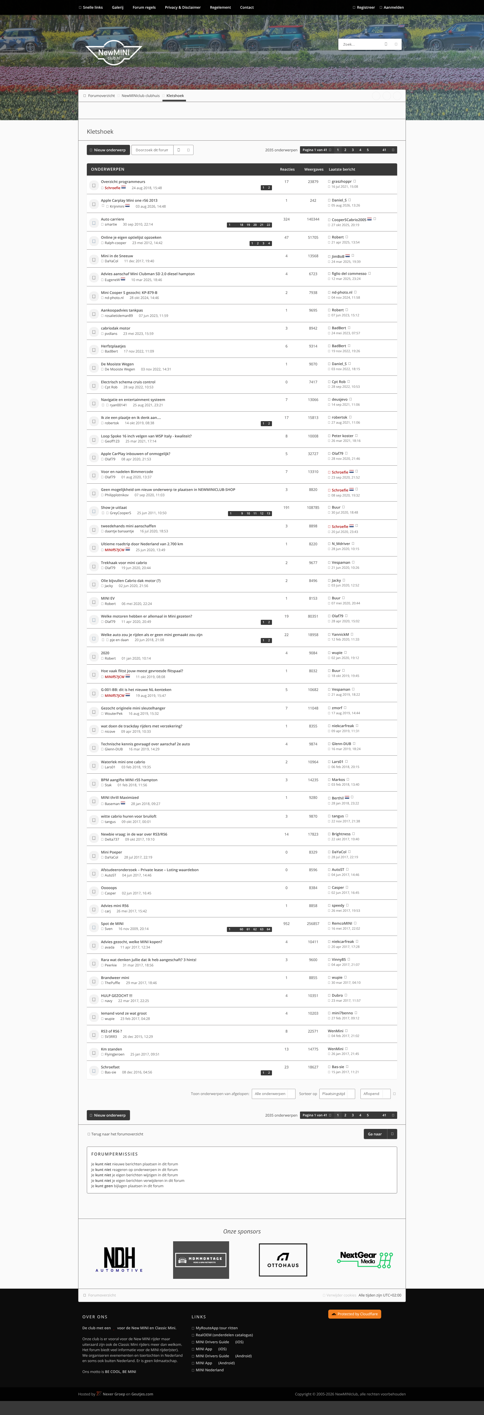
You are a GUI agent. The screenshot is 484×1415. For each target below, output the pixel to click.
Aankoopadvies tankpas (122, 310)
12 (261, 514)
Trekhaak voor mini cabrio (124, 563)
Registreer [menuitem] (366, 7)
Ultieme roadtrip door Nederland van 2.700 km (142, 544)
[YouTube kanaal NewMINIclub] (387, 96)
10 (248, 514)
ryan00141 (118, 405)
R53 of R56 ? (111, 1031)
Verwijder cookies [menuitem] (341, 1295)
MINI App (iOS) (211, 1348)
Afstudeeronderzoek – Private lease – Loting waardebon (150, 870)
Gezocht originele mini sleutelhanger (133, 708)
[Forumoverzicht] (113, 53)
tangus (110, 821)
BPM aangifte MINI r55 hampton (129, 780)
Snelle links (93, 7)
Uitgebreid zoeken (396, 44)
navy (108, 1000)
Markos (338, 779)
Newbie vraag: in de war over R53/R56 (134, 834)
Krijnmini (117, 206)
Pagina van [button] (315, 150)
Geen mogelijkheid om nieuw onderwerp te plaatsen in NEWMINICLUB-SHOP (168, 490)
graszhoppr (342, 181)
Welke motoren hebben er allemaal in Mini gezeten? (146, 616)
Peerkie (111, 965)
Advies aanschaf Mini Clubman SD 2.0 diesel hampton (148, 274)
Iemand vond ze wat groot (124, 1013)
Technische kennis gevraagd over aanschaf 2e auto (145, 744)
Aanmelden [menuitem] (394, 7)
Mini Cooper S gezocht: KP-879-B (129, 293)
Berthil (338, 798)
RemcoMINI (342, 923)
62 (255, 929)
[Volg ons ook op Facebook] (376, 96)
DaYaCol (111, 261)
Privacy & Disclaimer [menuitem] (182, 7)
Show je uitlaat (114, 507)
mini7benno (342, 1012)
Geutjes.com (142, 1394)
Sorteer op (308, 1093)
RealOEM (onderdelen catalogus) (224, 1334)
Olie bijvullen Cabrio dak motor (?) (131, 581)
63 (261, 929)
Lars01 (110, 767)
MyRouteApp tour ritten (217, 1327)
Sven (108, 928)
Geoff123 (112, 441)
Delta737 (112, 839)
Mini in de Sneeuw (117, 256)
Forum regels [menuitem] (144, 7)
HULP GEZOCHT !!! (116, 996)
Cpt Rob (111, 387)
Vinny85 (339, 959)
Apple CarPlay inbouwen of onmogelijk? (136, 454)
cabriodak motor (116, 328)
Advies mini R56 (115, 906)
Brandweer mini (115, 978)
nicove (110, 731)
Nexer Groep (114, 1394)
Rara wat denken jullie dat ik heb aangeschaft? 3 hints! (149, 960)
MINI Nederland (210, 1369)
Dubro (337, 995)
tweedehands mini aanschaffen (128, 526)
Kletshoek (100, 132)
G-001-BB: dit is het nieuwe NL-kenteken (136, 690)
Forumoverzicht (102, 1295)
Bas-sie (110, 1072)
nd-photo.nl (114, 297)
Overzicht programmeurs (123, 182)
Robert (338, 237)
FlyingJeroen (114, 1054)
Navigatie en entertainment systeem (133, 400)
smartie (111, 224)
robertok (112, 423)
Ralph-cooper (115, 242)
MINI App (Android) (215, 1362)
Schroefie (112, 187)
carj (108, 911)
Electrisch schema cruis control (128, 382)
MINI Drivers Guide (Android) (224, 1355)
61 (248, 929)
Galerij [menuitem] (117, 7)
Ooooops (109, 888)
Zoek (386, 44)
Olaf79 (110, 459)
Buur (336, 507)
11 (255, 514)
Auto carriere (112, 219)
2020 (105, 653)
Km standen (111, 1049)
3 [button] (353, 150)
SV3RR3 (111, 1036)
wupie (337, 652)
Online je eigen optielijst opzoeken (131, 237)
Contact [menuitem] (246, 7)
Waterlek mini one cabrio (123, 762)
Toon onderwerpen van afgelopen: (220, 1093)
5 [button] (368, 150)
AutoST (110, 875)
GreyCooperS (120, 513)
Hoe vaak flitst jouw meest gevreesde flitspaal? (142, 671)
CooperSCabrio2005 (349, 219)
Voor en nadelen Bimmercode (127, 472)
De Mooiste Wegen (117, 364)
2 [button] (345, 150)
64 (268, 929)
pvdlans (111, 333)
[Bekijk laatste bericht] (355, 181)
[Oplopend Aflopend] (375, 1094)
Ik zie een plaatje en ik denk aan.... (131, 418)
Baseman (112, 803)
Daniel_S (339, 200)
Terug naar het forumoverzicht (117, 1133)
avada (109, 947)
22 (268, 225)
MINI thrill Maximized (120, 797)
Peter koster (342, 435)
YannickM (340, 634)
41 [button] (384, 150)
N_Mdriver (341, 543)
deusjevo (340, 399)
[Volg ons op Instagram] (397, 96)
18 (241, 225)
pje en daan (119, 639)
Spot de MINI (112, 924)
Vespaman (341, 562)
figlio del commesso (349, 273)
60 (241, 929)
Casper (110, 893)
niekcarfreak (343, 725)
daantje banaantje (119, 531)
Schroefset (110, 1067)
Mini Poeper (111, 852)
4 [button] (360, 150)
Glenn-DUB (114, 749)
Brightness (341, 833)
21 (261, 225)
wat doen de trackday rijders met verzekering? (141, 726)
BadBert (339, 327)
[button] (393, 150)
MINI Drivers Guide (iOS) (219, 1341)
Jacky (109, 585)
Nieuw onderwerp (110, 149)
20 (255, 225)
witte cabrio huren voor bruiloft (129, 816)
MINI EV (108, 598)
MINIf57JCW (114, 550)
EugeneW (112, 279)
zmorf (337, 707)
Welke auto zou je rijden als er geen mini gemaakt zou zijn (152, 635)
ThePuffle (112, 982)
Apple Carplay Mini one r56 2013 (129, 200)
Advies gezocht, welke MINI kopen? (131, 942)
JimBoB (338, 256)
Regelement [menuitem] (220, 7)
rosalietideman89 (119, 315)
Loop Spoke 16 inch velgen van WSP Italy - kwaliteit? (146, 436)
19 (248, 225)
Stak (108, 785)
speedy (338, 905)
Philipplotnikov (117, 495)
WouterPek (114, 713)
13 (268, 514)
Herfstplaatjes (113, 346)
